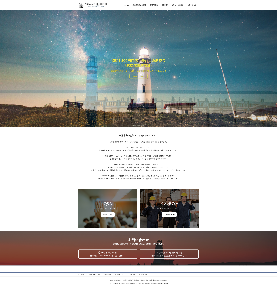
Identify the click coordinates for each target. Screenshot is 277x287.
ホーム (82, 274)
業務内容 (117, 274)
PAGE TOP (269, 276)
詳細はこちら (138, 76)
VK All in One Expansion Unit (145, 283)
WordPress (119, 283)
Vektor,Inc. (158, 283)
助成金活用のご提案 (94, 274)
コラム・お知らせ (130, 274)
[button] (274, 68)
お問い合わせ (143, 274)
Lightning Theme (130, 283)
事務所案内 (108, 274)
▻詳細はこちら (108, 214)
